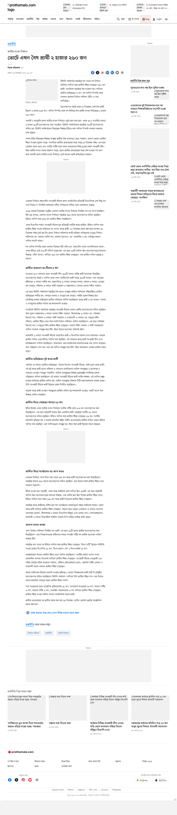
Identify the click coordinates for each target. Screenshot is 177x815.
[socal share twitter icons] (97, 74)
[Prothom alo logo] (21, 752)
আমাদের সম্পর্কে (58, 790)
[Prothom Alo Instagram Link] (24, 780)
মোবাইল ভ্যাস (67, 766)
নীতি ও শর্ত (93, 790)
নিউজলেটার (116, 790)
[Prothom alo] (25, 7)
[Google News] (37, 780)
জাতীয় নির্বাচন (63, 633)
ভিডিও (97, 19)
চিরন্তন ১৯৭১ (147, 761)
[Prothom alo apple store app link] (160, 780)
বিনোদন (69, 19)
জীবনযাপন (87, 19)
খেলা (61, 19)
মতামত (53, 19)
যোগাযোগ (104, 790)
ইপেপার (10, 766)
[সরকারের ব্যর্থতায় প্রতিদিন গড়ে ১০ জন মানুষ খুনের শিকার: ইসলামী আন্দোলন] (150, 708)
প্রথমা (37, 766)
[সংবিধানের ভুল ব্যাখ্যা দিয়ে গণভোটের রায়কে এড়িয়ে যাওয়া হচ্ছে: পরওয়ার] (27, 708)
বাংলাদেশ (20, 19)
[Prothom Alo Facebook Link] (11, 780)
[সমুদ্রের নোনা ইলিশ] (104, 7)
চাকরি (78, 19)
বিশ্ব (37, 19)
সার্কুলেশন (81, 790)
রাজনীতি (30, 19)
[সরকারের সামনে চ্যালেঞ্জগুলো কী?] (67, 7)
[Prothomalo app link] (142, 780)
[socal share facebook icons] (93, 74)
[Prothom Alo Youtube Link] (31, 780)
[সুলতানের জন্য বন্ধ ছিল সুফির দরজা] (161, 95)
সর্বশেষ (10, 19)
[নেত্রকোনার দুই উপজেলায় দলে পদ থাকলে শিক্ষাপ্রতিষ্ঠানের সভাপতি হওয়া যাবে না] (161, 119)
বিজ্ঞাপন (71, 790)
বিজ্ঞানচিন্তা (66, 761)
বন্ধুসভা (118, 761)
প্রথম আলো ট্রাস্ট (94, 761)
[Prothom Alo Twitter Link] (17, 780)
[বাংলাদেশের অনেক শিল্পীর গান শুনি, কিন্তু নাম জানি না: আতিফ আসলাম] (141, 7)
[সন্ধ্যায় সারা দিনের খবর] (68, 708)
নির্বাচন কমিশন (33, 633)
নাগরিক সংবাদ (13, 761)
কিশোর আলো (40, 761)
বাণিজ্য (45, 19)
